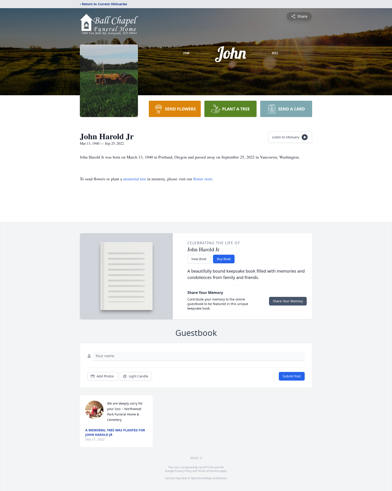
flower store (202, 178)
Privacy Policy (183, 471)
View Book (198, 259)
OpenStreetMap (201, 478)
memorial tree (134, 178)
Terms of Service (208, 471)
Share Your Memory (288, 301)
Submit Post (292, 376)
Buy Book (224, 259)
